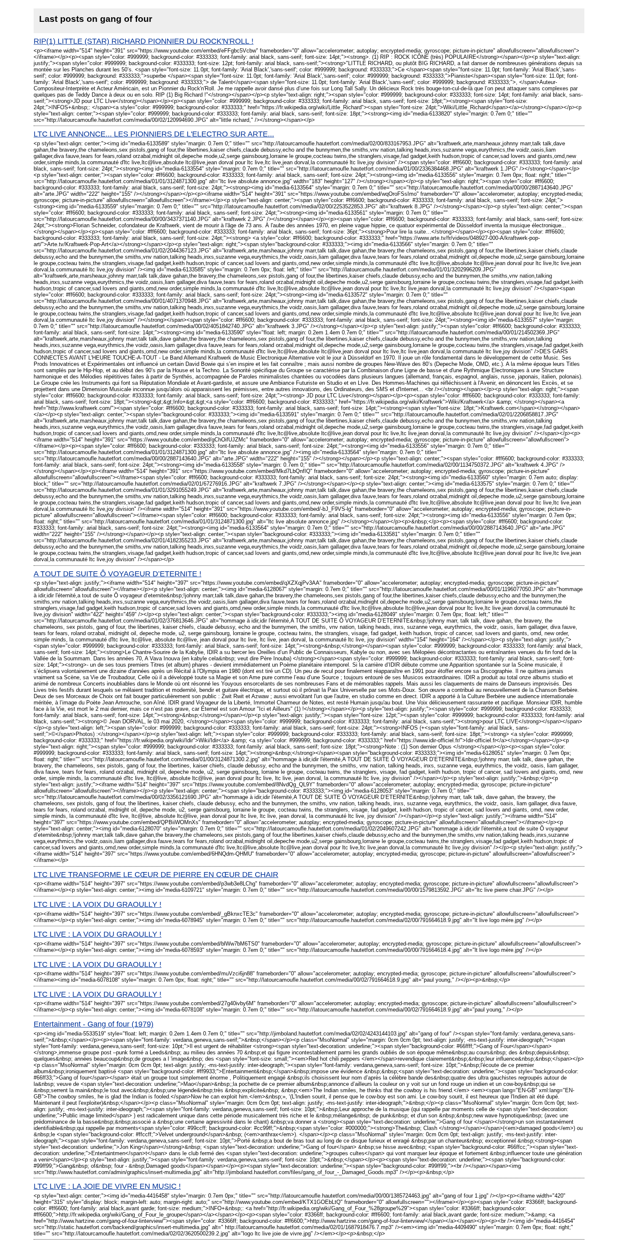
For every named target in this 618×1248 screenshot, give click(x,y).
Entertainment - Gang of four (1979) (93, 1024)
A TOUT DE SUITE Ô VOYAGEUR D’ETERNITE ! (117, 574)
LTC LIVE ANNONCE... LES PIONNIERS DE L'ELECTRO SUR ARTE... (154, 134)
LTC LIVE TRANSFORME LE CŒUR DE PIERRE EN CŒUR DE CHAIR (156, 874)
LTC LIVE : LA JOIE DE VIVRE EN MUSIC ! (107, 1186)
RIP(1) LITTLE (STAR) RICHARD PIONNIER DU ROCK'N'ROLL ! (144, 41)
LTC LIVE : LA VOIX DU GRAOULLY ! (97, 904)
